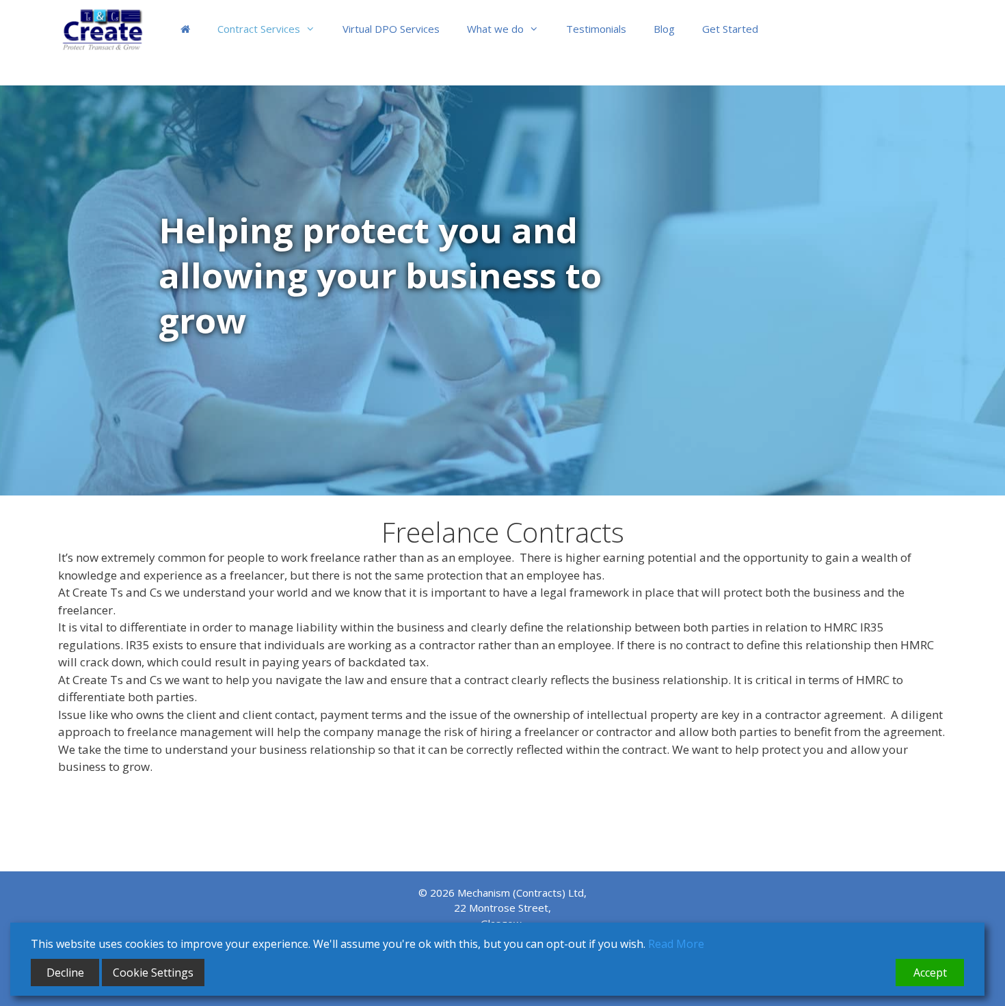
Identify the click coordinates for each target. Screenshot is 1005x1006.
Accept (930, 972)
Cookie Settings (153, 972)
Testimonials (596, 29)
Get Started (730, 29)
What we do (495, 29)
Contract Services (258, 29)
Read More (676, 943)
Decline (65, 972)
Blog (664, 29)
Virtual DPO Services (391, 29)
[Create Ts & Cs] (109, 29)
